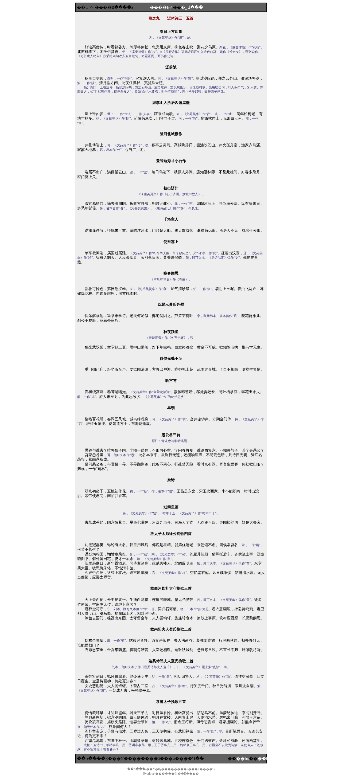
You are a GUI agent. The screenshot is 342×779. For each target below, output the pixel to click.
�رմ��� (192, 7)
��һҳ (242, 758)
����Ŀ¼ (161, 7)
